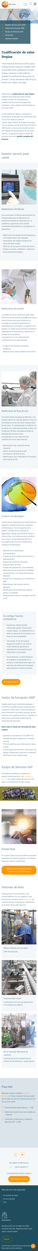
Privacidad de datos (10, 1195)
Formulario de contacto (19, 1179)
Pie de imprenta (9, 1199)
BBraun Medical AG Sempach (16, 948)
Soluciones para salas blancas (19, 1107)
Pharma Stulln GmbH (12, 998)
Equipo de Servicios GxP (14, 32)
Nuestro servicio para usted (15, 25)
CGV (5, 1202)
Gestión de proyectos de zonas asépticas (20, 1113)
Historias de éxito (11, 39)
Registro (7, 1239)
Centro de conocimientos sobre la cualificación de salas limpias (19, 870)
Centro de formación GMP (14, 28)
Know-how (9, 35)
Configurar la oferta (11, 682)
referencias (28, 899)
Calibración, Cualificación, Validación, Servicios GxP (19, 1120)
